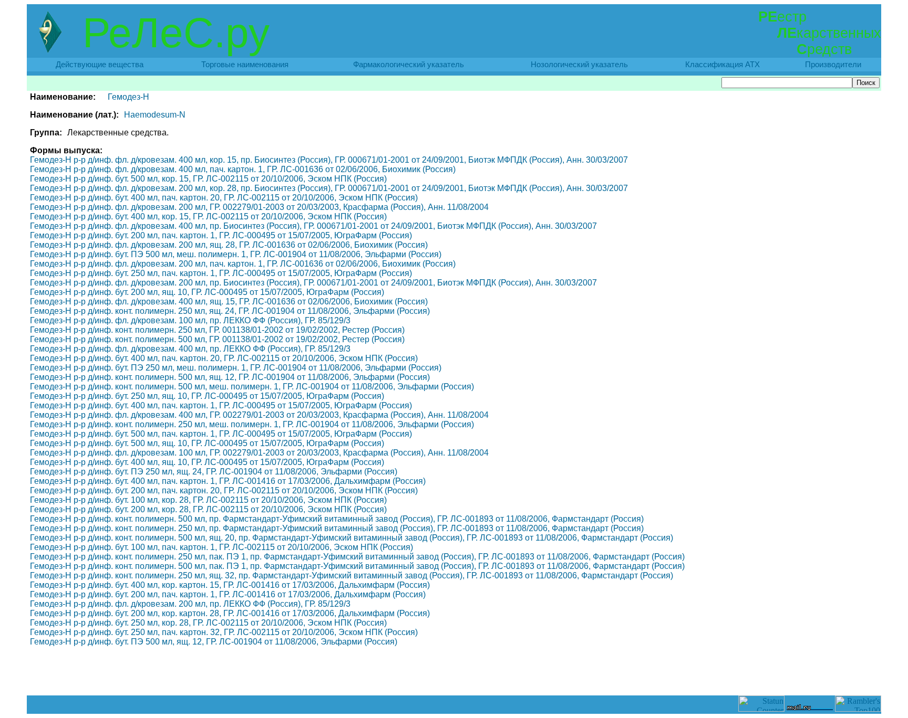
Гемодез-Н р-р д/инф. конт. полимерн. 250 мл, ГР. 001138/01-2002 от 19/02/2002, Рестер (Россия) (217, 329)
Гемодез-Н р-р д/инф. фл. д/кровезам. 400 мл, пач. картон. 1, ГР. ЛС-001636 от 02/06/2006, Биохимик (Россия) (243, 169)
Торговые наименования (244, 64)
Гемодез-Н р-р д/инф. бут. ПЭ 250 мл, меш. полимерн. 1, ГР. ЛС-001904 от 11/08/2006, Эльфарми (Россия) (235, 367)
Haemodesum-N (154, 114)
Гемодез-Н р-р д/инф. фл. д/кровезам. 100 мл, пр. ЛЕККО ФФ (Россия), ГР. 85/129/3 (190, 320)
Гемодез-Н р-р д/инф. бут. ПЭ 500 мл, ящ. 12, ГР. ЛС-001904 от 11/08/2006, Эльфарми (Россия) (213, 641)
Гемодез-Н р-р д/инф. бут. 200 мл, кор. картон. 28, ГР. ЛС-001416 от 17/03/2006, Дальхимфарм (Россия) (230, 613)
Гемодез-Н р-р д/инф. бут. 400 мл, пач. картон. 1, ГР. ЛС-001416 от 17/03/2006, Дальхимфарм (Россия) (228, 481)
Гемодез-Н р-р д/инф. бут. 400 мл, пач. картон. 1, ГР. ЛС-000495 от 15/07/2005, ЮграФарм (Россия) (221, 405)
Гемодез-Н (128, 96)
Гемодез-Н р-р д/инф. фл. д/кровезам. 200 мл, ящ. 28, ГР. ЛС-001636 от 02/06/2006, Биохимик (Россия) (229, 244)
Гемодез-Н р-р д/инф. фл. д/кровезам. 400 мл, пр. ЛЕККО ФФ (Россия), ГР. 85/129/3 (190, 348)
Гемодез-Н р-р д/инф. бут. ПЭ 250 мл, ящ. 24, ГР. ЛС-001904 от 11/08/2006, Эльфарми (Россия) (213, 471)
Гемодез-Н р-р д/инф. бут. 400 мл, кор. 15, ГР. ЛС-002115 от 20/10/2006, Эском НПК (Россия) (208, 216)
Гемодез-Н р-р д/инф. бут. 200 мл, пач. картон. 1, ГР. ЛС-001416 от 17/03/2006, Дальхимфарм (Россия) (228, 594)
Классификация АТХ (722, 64)
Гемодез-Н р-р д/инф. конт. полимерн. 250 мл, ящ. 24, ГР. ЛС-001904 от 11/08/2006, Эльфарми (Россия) (230, 311)
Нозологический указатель (579, 64)
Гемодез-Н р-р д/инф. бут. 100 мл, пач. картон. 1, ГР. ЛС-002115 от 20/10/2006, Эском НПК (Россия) (221, 547)
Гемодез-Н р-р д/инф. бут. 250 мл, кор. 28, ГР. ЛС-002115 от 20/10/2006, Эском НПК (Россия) (208, 622)
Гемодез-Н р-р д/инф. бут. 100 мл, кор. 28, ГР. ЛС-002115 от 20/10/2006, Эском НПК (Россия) (208, 499)
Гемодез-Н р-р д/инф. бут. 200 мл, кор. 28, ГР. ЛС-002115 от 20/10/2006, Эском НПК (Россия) (208, 509)
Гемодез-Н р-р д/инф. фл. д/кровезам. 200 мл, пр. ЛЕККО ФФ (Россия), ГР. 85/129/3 (190, 603)
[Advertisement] (454, 671)
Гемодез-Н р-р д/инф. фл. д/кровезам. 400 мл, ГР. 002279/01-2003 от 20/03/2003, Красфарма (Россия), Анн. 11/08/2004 (259, 414)
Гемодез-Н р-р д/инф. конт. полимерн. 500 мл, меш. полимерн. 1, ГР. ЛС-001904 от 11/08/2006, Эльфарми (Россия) (252, 386)
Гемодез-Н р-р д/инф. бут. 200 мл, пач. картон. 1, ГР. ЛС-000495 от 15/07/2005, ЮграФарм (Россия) (221, 235)
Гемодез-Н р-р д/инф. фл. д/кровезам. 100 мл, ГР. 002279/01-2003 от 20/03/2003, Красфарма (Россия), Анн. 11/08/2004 (259, 452)
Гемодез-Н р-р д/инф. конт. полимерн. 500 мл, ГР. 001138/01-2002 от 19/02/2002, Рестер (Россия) (217, 339)
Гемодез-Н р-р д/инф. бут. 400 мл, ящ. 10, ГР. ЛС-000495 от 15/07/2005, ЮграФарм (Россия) (207, 462)
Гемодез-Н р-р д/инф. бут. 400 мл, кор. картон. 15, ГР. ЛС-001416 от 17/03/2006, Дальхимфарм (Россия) (230, 584)
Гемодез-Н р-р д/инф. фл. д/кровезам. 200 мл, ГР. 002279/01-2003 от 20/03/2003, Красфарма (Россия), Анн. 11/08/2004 (259, 207)
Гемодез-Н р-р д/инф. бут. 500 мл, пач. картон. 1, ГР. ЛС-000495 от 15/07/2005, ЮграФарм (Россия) (221, 433)
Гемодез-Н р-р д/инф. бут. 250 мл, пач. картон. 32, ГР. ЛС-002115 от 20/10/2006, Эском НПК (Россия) (224, 632)
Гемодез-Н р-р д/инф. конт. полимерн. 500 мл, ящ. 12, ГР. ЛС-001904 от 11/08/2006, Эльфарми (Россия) (230, 377)
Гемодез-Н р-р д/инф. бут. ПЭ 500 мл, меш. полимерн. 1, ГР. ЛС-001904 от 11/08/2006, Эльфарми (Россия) (235, 254)
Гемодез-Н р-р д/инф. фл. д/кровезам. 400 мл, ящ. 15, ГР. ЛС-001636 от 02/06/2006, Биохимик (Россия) (229, 301)
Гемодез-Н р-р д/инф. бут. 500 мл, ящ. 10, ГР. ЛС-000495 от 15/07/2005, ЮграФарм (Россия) (207, 443)
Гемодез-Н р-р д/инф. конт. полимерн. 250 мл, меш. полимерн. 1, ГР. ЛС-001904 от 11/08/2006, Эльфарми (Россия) (252, 424)
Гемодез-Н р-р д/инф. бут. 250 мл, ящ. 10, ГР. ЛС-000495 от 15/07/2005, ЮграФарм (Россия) (207, 396)
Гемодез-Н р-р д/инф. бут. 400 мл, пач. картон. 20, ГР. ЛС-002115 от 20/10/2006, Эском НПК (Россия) (224, 197)
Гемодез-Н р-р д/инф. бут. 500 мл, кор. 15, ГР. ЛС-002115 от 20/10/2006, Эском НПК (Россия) (208, 178)
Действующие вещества (99, 64)
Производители (833, 64)
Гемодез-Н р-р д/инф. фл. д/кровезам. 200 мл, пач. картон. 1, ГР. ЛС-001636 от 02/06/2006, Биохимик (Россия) (243, 263)
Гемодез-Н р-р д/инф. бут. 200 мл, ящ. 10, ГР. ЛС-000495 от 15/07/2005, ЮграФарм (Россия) (207, 292)
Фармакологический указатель (408, 64)
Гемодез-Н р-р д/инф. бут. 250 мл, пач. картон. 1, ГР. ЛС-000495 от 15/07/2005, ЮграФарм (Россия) (221, 273)
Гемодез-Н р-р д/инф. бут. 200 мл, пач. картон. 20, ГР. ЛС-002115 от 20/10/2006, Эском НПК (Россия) (224, 490)
